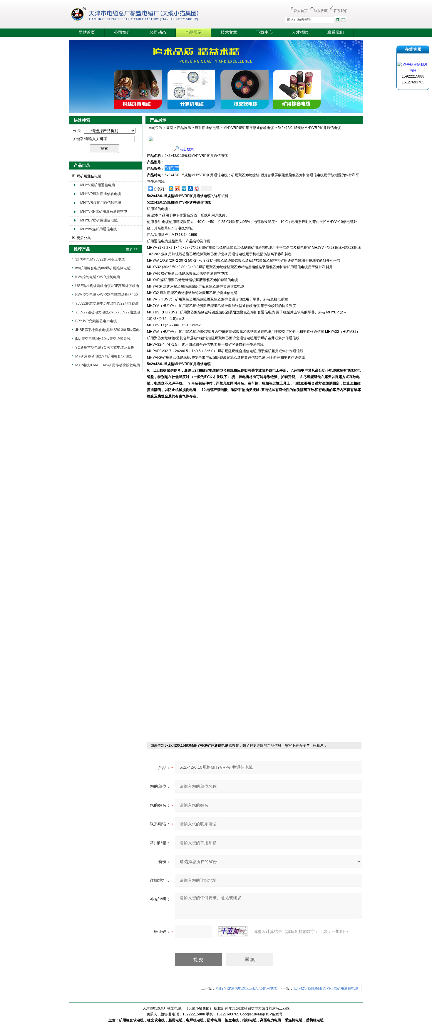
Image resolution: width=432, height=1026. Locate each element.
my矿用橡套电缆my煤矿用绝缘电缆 (102, 268)
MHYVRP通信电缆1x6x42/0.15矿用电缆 (246, 988)
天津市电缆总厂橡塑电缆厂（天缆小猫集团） (143, 14)
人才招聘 (300, 32)
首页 (169, 128)
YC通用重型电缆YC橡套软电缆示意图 (105, 347)
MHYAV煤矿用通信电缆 (98, 229)
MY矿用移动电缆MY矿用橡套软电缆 (103, 356)
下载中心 (264, 32)
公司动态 (158, 32)
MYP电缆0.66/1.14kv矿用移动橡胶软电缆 (107, 365)
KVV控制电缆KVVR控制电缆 (97, 277)
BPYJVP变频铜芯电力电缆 (96, 321)
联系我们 (341, 11)
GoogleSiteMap (252, 1014)
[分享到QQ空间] (171, 188)
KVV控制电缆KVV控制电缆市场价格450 (106, 295)
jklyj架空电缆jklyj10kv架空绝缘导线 (102, 339)
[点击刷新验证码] (232, 931)
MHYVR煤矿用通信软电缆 (100, 203)
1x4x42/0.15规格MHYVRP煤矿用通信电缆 (325, 988)
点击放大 (187, 149)
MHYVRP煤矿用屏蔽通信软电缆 (103, 212)
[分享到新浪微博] (177, 188)
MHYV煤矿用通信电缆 (97, 185)
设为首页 (301, 11)
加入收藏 (321, 11)
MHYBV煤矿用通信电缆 (99, 220)
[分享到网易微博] (196, 188)
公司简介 (122, 32)
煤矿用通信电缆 (89, 176)
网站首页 (86, 32)
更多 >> (132, 249)
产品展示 (193, 32)
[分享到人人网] (190, 188)
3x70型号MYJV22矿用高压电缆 (100, 259)
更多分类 (84, 238)
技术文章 (229, 32)
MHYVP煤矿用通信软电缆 (100, 194)
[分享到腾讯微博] (183, 188)
